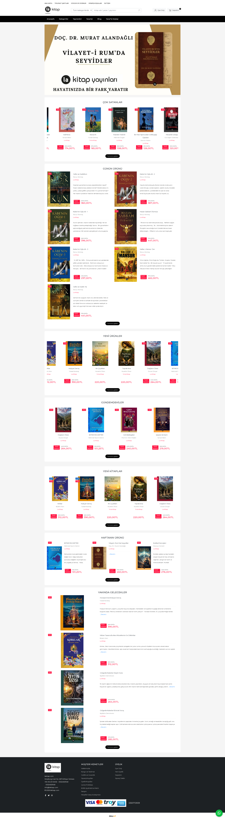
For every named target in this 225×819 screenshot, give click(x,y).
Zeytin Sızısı (111, 673)
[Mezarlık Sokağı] (165, 119)
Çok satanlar (112, 102)
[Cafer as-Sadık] (59, 189)
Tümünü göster (112, 156)
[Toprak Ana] (112, 353)
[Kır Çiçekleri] (86, 353)
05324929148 (63, 782)
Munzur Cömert (158, 546)
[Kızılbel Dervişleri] (143, 558)
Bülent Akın (104, 638)
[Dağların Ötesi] (139, 353)
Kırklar (117, 635)
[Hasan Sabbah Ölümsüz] (126, 226)
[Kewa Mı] (86, 119)
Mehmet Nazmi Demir (165, 371)
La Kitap (60, 140)
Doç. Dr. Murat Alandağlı (117, 546)
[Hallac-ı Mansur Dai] (126, 264)
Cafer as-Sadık (80, 174)
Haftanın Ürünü (112, 537)
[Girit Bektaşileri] (96, 420)
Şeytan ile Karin (129, 435)
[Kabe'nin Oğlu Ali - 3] (59, 264)
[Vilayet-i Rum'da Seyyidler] (98, 558)
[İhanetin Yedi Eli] (112, 119)
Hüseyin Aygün (162, 438)
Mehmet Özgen (112, 137)
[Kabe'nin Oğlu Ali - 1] (59, 226)
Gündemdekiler (112, 402)
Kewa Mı (86, 135)
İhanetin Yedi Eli (112, 135)
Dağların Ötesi (138, 368)
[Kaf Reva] (60, 119)
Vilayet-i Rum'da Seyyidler (119, 543)
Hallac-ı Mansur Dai (147, 249)
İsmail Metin (60, 137)
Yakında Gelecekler (112, 592)
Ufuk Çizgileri (165, 504)
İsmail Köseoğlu (165, 506)
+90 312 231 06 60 (51, 782)
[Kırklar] (72, 650)
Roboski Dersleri (162, 435)
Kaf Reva (60, 135)
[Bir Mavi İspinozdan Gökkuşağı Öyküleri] (139, 119)
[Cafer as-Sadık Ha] (59, 301)
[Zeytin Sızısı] (72, 688)
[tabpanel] (112, 60)
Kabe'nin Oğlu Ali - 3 (80, 249)
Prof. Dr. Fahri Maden (96, 438)
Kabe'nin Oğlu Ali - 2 (147, 174)
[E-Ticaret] (112, 816)
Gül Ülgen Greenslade (165, 137)
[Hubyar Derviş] (60, 353)
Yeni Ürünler (112, 336)
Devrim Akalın (139, 140)
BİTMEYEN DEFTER (165, 368)
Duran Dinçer (138, 371)
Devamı (112, 554)
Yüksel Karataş (60, 371)
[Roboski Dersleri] (161, 420)
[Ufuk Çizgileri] (165, 488)
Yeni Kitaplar (112, 471)
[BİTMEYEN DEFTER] (165, 353)
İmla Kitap (86, 140)
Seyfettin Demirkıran (107, 676)
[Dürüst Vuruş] (72, 725)
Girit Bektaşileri (96, 435)
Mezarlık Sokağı (165, 135)
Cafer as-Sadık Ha (80, 287)
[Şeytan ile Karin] (129, 420)
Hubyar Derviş (60, 368)
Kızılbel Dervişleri (159, 543)
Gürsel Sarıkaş (86, 137)
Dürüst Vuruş (112, 710)
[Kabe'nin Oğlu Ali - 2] (126, 189)
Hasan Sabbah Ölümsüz (149, 212)
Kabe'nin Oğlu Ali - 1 (80, 212)
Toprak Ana (112, 368)
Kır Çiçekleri (86, 368)
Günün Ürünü (112, 168)
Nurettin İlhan (86, 371)
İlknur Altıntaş (78, 177)
